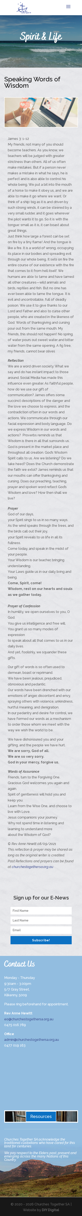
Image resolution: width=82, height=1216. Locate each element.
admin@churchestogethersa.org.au (31, 1040)
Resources (41, 1116)
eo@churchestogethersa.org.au (28, 1019)
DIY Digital (50, 1210)
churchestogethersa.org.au (32, 867)
